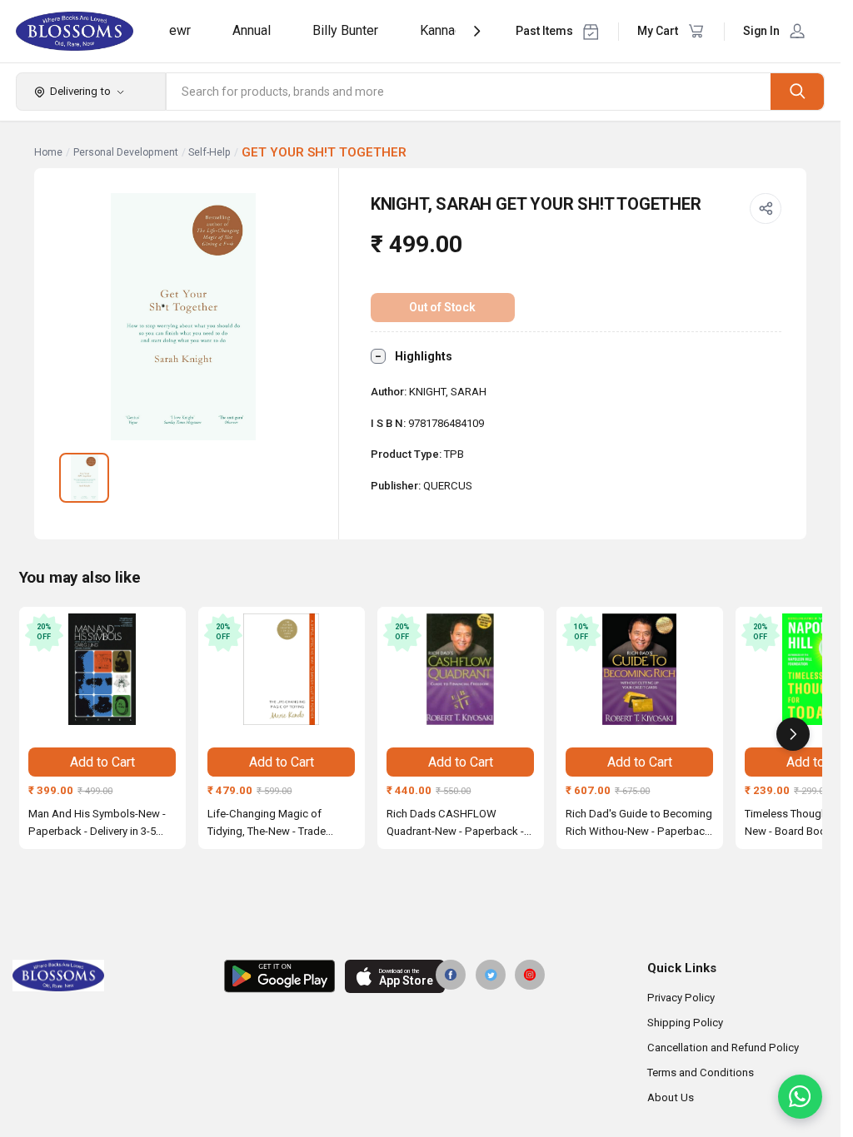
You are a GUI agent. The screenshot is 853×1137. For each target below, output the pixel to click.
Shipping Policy (685, 1022)
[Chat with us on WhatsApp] (800, 1097)
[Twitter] (491, 975)
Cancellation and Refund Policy (723, 1047)
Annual (251, 30)
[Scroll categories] (477, 31)
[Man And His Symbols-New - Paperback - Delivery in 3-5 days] (102, 669)
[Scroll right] (793, 734)
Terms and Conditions (700, 1072)
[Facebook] (451, 975)
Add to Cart (102, 762)
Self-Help (209, 152)
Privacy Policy (681, 997)
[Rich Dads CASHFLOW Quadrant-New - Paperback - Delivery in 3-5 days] (460, 669)
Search (797, 91)
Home (48, 152)
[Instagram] (530, 975)
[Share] (765, 209)
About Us (670, 1097)
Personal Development (125, 152)
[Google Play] (279, 976)
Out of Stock (442, 307)
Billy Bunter (345, 30)
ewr (180, 30)
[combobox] (469, 91)
